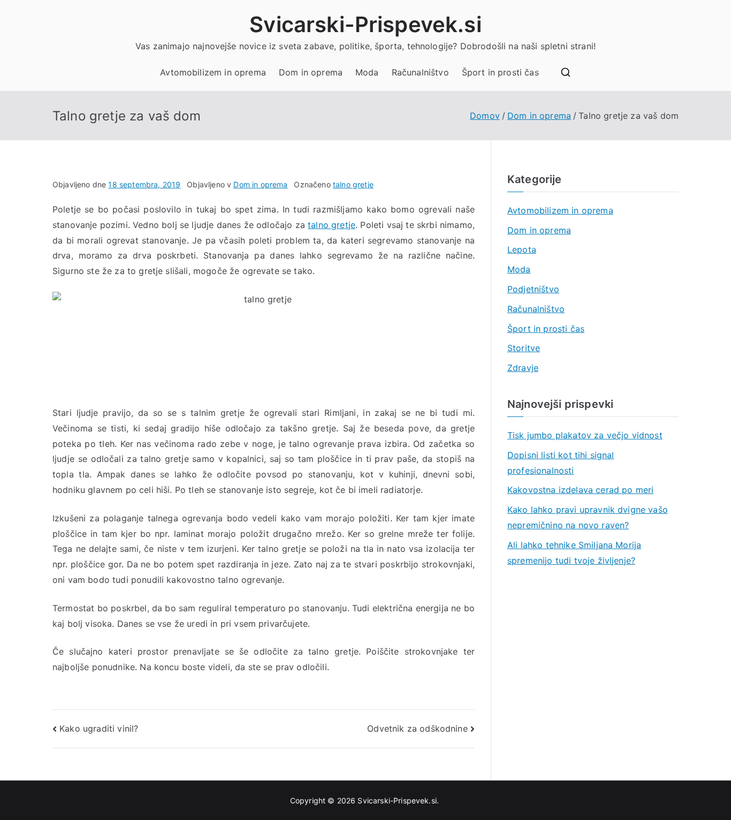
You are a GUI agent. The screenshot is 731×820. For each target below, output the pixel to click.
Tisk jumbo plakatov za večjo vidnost (585, 435)
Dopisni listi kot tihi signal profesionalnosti (560, 463)
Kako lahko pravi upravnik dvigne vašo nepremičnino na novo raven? (587, 517)
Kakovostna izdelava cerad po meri (580, 489)
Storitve (523, 348)
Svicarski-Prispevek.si (365, 24)
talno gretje (353, 184)
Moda (367, 72)
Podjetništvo (533, 289)
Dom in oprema (310, 72)
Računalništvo (420, 72)
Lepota (521, 249)
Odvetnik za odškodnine (417, 728)
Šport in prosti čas (500, 72)
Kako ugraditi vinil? (98, 728)
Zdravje (522, 367)
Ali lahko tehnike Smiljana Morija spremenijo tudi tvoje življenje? (574, 553)
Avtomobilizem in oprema (213, 72)
